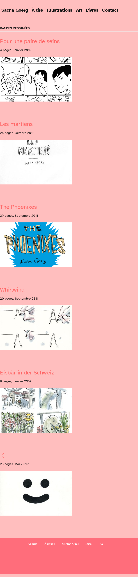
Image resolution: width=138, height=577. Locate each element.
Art (79, 10)
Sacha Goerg (14, 10)
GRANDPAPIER (70, 543)
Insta (88, 543)
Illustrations (59, 10)
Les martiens (16, 124)
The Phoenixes (18, 206)
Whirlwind (12, 289)
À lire (37, 10)
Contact (110, 10)
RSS (101, 543)
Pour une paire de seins (30, 41)
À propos (50, 543)
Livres (92, 10)
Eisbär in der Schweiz (27, 372)
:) (2, 455)
